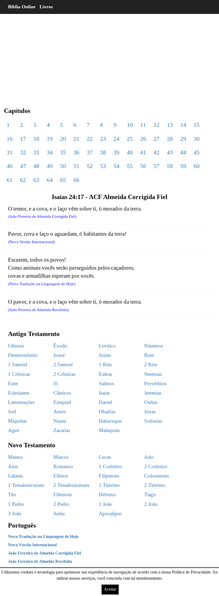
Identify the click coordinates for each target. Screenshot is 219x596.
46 (10, 166)
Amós (59, 411)
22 (90, 138)
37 (90, 152)
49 (50, 166)
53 (103, 166)
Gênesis (16, 346)
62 (23, 180)
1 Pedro (16, 504)
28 (170, 138)
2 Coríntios (155, 466)
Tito (12, 494)
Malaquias (109, 430)
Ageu (13, 430)
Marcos (60, 457)
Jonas (149, 411)
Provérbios (155, 383)
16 (10, 138)
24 (116, 138)
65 (63, 180)
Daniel (105, 402)
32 (23, 152)
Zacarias (61, 430)
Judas (59, 513)
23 (103, 138)
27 (156, 138)
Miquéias (17, 421)
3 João (14, 513)
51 (76, 166)
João (149, 457)
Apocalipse (110, 513)
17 (23, 138)
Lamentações (21, 402)
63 (36, 180)
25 (130, 138)
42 (156, 152)
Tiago (150, 494)
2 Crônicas (64, 374)
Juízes (105, 355)
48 (36, 166)
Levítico (107, 346)
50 (63, 166)
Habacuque (110, 421)
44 (183, 152)
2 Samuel (63, 364)
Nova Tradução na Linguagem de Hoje (43, 536)
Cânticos (62, 393)
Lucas (105, 457)
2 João (151, 504)
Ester (13, 383)
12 (156, 124)
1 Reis (105, 364)
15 (197, 124)
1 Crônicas (19, 374)
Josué (59, 355)
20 (63, 138)
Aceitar (110, 589)
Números (153, 346)
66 (76, 180)
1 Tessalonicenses (26, 485)
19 (50, 138)
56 (143, 166)
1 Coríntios (110, 466)
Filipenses (109, 476)
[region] (109, 56)
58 (170, 166)
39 (116, 152)
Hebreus (107, 494)
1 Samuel (17, 364)
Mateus (15, 457)
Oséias (150, 402)
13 (170, 124)
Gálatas (15, 476)
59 (183, 166)
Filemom (62, 494)
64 (50, 180)
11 (143, 124)
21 (76, 138)
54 (116, 166)
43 (170, 152)
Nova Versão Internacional (32, 544)
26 (143, 138)
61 (10, 180)
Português (22, 525)
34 (50, 152)
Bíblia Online (22, 6)
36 (76, 152)
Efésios (60, 476)
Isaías (104, 393)
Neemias (153, 374)
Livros (46, 6)
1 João (105, 504)
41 (143, 152)
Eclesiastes (18, 393)
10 (130, 124)
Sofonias (153, 421)
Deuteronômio (23, 355)
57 (156, 166)
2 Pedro (61, 504)
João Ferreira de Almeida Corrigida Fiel (44, 553)
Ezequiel (62, 402)
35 (63, 152)
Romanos (63, 466)
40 (130, 152)
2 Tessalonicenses (71, 485)
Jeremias (152, 393)
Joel (12, 411)
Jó (55, 383)
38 (103, 152)
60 (197, 166)
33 (36, 152)
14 (183, 124)
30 (197, 138)
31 (10, 152)
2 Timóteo (154, 485)
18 (36, 138)
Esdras (105, 374)
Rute (149, 355)
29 (183, 138)
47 (23, 166)
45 (197, 152)
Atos (13, 466)
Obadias (107, 411)
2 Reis (150, 364)
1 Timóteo (109, 485)
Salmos (106, 383)
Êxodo (60, 346)
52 (90, 166)
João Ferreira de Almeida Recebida (40, 561)
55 (130, 166)
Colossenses (156, 476)
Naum (59, 421)
